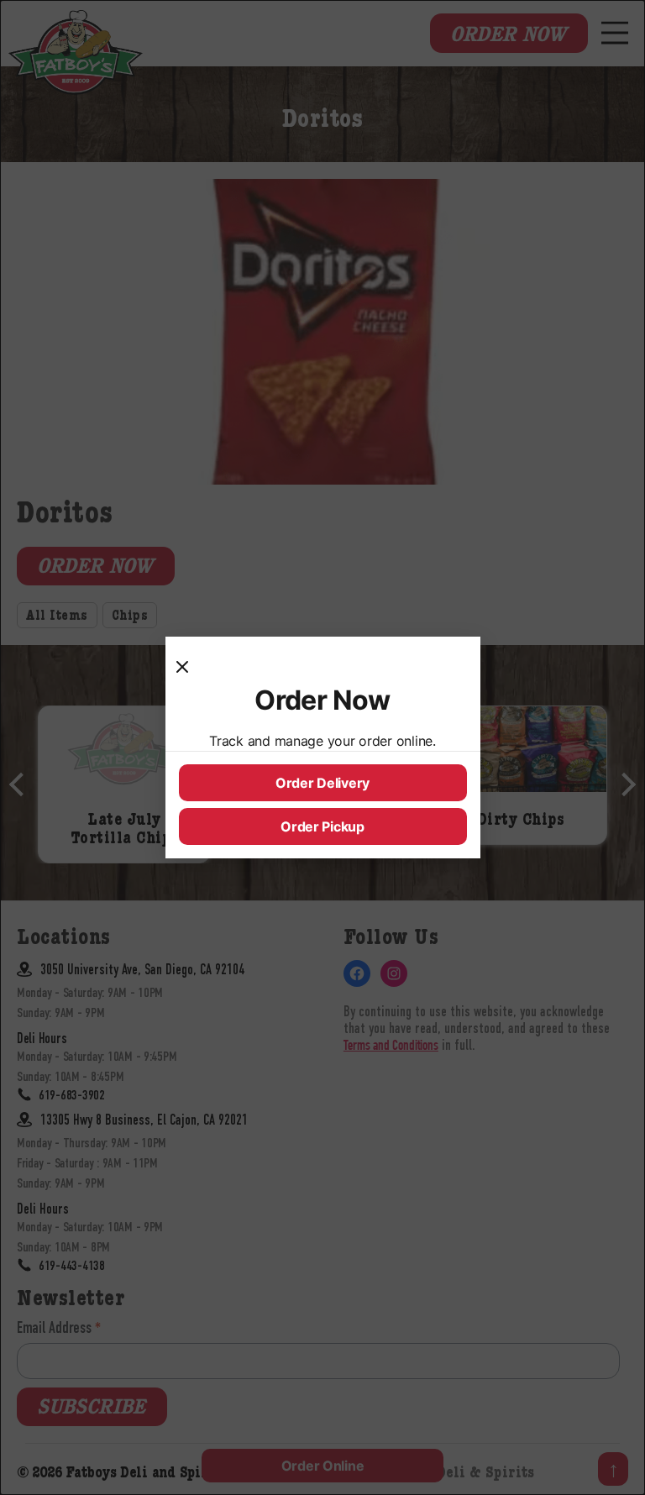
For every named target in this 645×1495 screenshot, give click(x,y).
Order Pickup (322, 826)
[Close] (189, 667)
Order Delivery (322, 782)
